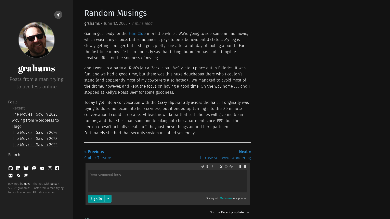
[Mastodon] (35, 169)
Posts (12, 102)
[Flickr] (11, 176)
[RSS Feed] (19, 176)
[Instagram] (50, 169)
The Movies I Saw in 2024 (34, 132)
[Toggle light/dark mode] (58, 15)
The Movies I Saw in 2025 (34, 114)
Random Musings (115, 13)
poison (54, 184)
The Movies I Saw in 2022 (34, 144)
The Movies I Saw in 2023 (34, 138)
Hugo (27, 184)
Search (14, 154)
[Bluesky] (27, 169)
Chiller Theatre (97, 154)
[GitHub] (11, 169)
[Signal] (26, 176)
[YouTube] (43, 169)
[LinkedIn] (19, 169)
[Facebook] (57, 169)
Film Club (137, 33)
